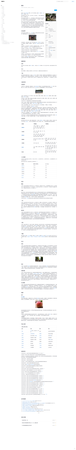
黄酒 (38, 318)
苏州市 (35, 235)
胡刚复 (23, 341)
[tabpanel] (39, 203)
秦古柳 (23, 343)
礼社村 (46, 227)
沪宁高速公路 (35, 236)
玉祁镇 (33, 103)
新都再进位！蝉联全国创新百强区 (26, 407)
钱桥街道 (23, 135)
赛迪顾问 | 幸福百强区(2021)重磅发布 (27, 405)
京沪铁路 (39, 236)
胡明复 (23, 339)
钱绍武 (23, 347)
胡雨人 (23, 335)
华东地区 (38, 298)
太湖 (30, 65)
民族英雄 (33, 333)
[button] (39, 420)
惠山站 (49, 50)
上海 (37, 51)
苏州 (39, 65)
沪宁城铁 (37, 273)
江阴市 (46, 235)
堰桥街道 (33, 106)
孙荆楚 (40, 337)
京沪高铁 (34, 273)
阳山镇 (25, 96)
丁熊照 (40, 345)
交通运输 (31, 381)
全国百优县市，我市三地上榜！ (26, 406)
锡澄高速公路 (43, 236)
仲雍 (40, 42)
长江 (33, 65)
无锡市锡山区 (37, 86)
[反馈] (74, 448)
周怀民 (23, 345)
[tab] (21, 10)
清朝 (50, 314)
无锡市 (28, 56)
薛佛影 (40, 335)
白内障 (55, 287)
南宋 (31, 330)
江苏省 (32, 32)
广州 (39, 51)
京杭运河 (28, 236)
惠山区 (34, 400)
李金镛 (23, 333)
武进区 (42, 235)
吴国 (35, 43)
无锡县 (38, 43)
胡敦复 (23, 337)
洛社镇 (47, 95)
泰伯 (36, 42)
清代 (31, 333)
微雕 (50, 335)
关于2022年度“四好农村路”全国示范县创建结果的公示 (29, 411)
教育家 (36, 335)
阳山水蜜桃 (22, 296)
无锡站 (51, 50)
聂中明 (40, 343)
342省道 (41, 273)
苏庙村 (39, 109)
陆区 (35, 87)
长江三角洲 (29, 235)
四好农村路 (32, 364)
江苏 (25, 235)
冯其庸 (40, 347)
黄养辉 (40, 333)
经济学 (50, 339)
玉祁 (51, 86)
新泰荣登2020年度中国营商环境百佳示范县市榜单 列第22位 (29, 404)
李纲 (22, 331)
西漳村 (37, 109)
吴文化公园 (50, 46)
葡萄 (32, 194)
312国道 (31, 236)
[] (39, 138)
